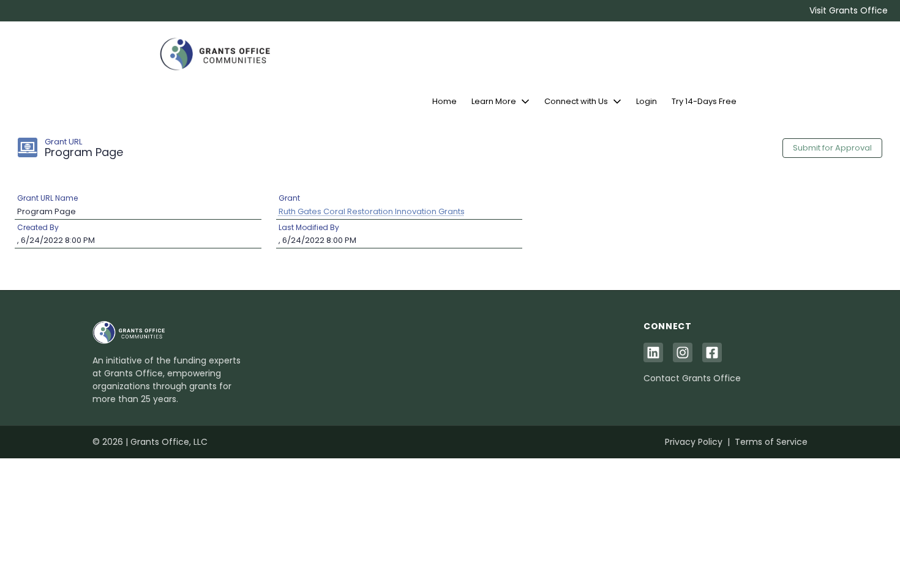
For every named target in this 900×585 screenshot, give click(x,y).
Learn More (493, 101)
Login (646, 101)
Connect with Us (576, 101)
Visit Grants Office (848, 10)
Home (444, 101)
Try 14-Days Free (704, 101)
